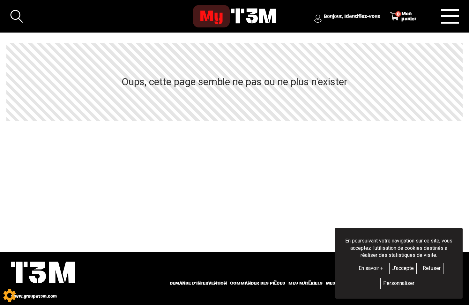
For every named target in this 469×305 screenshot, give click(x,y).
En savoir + (371, 268)
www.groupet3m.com (34, 296)
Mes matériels (305, 283)
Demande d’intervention (198, 283)
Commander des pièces (257, 283)
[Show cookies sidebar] (9, 295)
